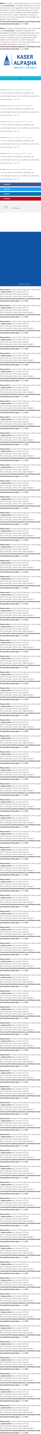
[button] (20, 77)
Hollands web (14, 284)
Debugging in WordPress (9, 42)
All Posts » (16, 208)
